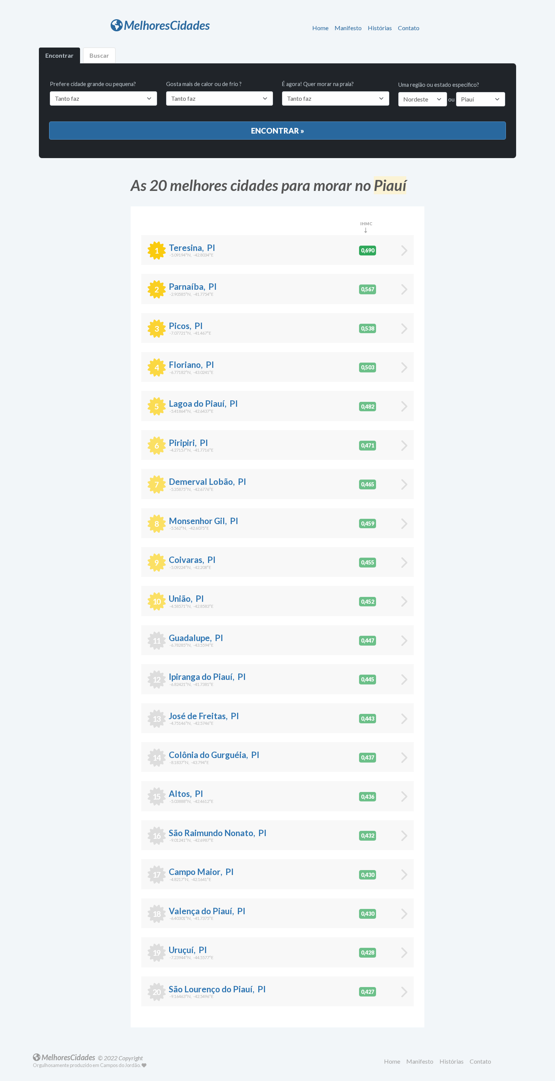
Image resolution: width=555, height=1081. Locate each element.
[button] (321, 28)
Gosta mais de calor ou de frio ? (204, 84)
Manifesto (348, 27)
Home (320, 27)
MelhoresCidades (167, 25)
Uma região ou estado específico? (438, 84)
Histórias (380, 27)
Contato (408, 27)
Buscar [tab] (99, 55)
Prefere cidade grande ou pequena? (93, 84)
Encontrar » (277, 130)
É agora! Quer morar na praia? (318, 84)
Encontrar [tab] (59, 55)
